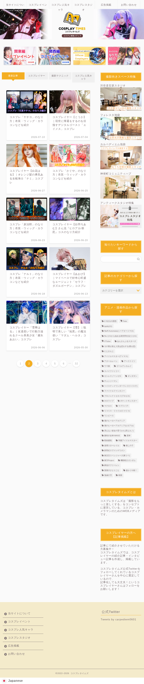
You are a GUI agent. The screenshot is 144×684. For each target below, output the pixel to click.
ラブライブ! (123, 406)
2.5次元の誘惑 (110, 321)
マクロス (108, 406)
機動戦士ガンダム (128, 460)
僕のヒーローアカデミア (114, 421)
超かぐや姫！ (131, 470)
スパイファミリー (111, 371)
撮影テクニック (60, 75)
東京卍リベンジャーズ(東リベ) (117, 455)
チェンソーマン (110, 381)
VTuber (107, 341)
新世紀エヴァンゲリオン (114, 451)
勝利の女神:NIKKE (112, 436)
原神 (128, 436)
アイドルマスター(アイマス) (116, 356)
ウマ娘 (107, 366)
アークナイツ (129, 361)
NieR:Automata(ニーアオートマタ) (119, 331)
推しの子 (129, 445)
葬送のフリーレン (111, 465)
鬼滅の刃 (108, 475)
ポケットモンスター (128, 401)
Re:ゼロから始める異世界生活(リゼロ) (120, 336)
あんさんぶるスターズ (126, 341)
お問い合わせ (129, 5)
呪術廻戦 (108, 441)
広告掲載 (106, 5)
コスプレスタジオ (83, 6)
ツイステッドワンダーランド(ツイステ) (120, 386)
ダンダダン (132, 376)
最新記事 (13, 75)
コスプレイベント (38, 6)
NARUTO (108, 326)
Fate (125, 321)
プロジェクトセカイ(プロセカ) (117, 396)
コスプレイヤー (36, 75)
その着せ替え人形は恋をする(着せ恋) (119, 346)
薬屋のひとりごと (111, 470)
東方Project (109, 460)
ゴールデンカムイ (123, 366)
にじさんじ (109, 351)
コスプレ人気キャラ (60, 6)
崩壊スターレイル (111, 445)
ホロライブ (109, 401)
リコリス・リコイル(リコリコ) (117, 411)
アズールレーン (110, 361)
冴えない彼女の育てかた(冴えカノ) (119, 431)
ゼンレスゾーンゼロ (112, 376)
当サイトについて (15, 6)
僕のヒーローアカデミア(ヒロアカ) (119, 426)
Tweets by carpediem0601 (118, 619)
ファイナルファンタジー (114, 391)
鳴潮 (120, 475)
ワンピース (109, 416)
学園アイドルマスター (127, 441)
